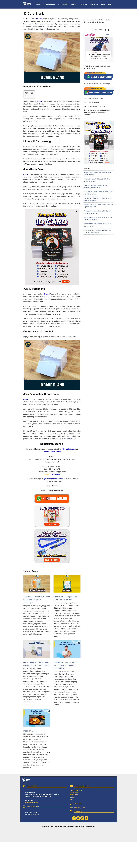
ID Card (71, 449)
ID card (39, 19)
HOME (38, 4)
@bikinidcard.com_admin (53, 479)
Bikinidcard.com (70, 439)
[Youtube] (78, 818)
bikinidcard (37, 449)
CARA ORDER (63, 4)
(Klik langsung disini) (31, 802)
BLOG (103, 4)
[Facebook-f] (74, 818)
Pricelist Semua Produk (52, 452)
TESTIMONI (94, 4)
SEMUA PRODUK (49, 4)
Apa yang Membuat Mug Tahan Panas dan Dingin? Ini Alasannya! (36, 600)
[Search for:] (99, 14)
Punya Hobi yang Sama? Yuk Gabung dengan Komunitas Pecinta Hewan (65, 665)
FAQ (109, 4)
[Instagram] (82, 818)
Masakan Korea (29, 731)
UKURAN (84, 4)
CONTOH (74, 4)
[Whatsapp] (86, 818)
